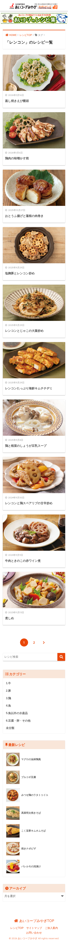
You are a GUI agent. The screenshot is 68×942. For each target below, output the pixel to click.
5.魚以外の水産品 (17, 713)
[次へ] (44, 642)
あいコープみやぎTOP (36, 921)
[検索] (61, 657)
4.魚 (8, 705)
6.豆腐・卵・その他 (18, 720)
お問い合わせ (34, 932)
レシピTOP (17, 928)
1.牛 (8, 683)
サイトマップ (34, 928)
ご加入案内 (51, 928)
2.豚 (8, 690)
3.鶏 (8, 698)
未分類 (10, 728)
